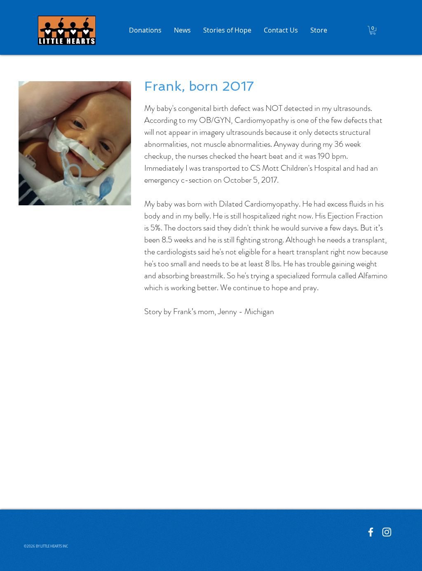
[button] (373, 30)
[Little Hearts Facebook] (371, 532)
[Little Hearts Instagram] (387, 532)
